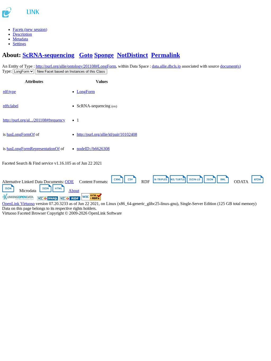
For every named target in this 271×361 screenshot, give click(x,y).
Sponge (104, 55)
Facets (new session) (30, 29)
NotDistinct (132, 55)
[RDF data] (69, 199)
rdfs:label (10, 106)
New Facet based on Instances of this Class (71, 71)
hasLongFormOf (21, 134)
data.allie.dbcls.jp (166, 66)
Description (22, 34)
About (74, 190)
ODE (69, 181)
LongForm (86, 91)
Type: (7, 71)
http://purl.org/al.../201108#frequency (34, 120)
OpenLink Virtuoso (18, 203)
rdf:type (9, 91)
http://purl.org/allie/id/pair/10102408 (107, 134)
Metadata (20, 39)
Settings (19, 43)
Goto (86, 55)
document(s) (230, 66)
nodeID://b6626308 (93, 148)
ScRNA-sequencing (48, 55)
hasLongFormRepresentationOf (33, 148)
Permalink (165, 55)
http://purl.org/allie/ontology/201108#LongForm (76, 66)
